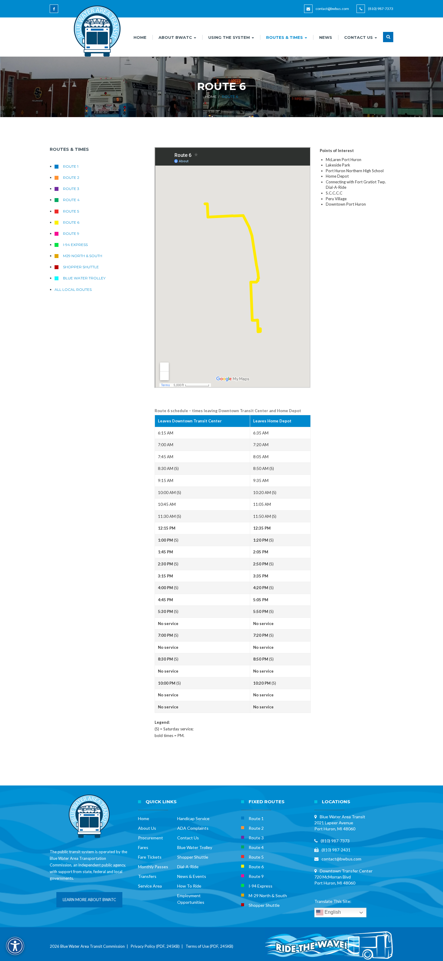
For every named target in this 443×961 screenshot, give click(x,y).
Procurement (150, 837)
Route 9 (71, 233)
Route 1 (70, 166)
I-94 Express (75, 244)
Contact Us (188, 837)
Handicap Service (193, 818)
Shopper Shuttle (81, 267)
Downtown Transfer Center (346, 870)
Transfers (147, 876)
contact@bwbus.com (332, 8)
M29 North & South (82, 255)
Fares (143, 847)
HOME (140, 37)
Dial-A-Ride (188, 866)
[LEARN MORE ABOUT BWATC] (89, 905)
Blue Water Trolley (84, 278)
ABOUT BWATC (176, 37)
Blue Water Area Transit (342, 816)
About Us (147, 828)
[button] (388, 40)
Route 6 (71, 222)
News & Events (191, 876)
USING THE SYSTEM (229, 37)
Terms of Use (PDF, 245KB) (209, 946)
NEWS (325, 37)
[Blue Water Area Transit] (95, 31)
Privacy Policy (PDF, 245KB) (155, 946)
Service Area (150, 885)
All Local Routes (73, 289)
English (332, 912)
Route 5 (71, 211)
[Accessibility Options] (15, 946)
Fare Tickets (150, 857)
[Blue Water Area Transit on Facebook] (55, 11)
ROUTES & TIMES (285, 37)
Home (211, 96)
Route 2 (71, 177)
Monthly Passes (153, 866)
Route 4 (71, 199)
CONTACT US (359, 37)
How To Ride (189, 885)
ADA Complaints (193, 828)
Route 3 (71, 188)
